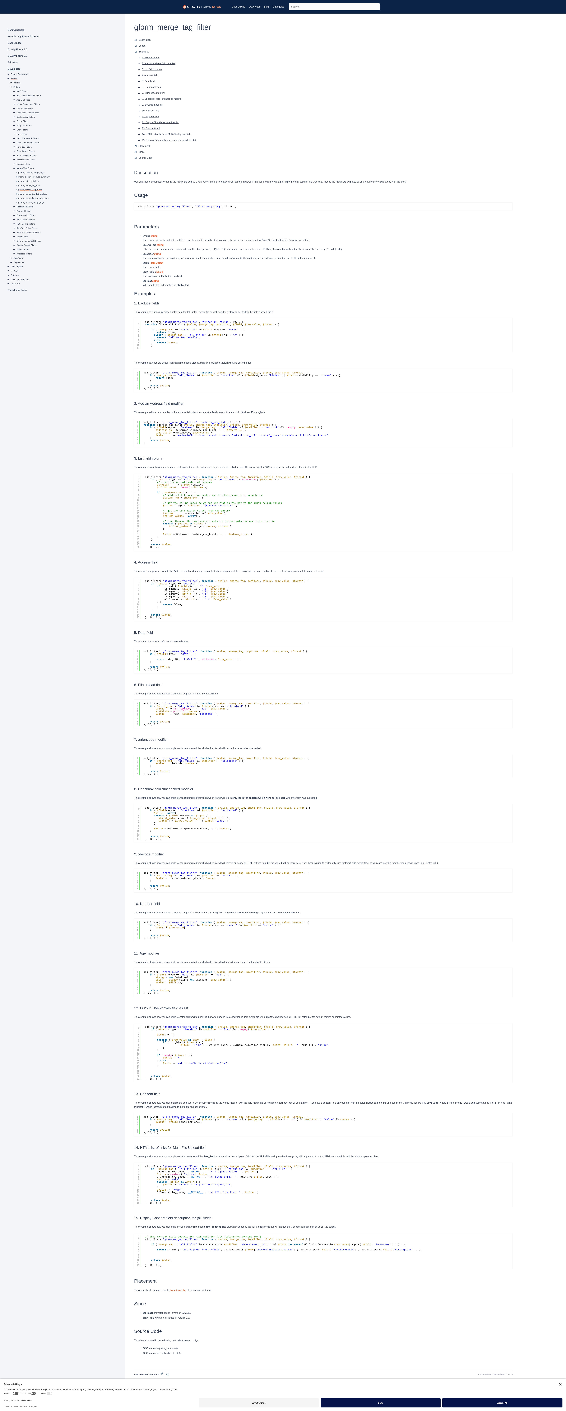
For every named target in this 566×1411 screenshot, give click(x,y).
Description (145, 40)
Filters (17, 87)
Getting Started (16, 30)
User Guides (238, 6)
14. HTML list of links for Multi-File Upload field (166, 134)
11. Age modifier (150, 116)
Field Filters (22, 134)
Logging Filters (23, 164)
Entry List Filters (24, 125)
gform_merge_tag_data (29, 185)
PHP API (14, 271)
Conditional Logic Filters (28, 112)
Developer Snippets (20, 279)
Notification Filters (25, 207)
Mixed (159, 272)
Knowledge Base (17, 290)
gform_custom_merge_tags (31, 172)
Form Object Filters (25, 151)
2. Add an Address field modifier (158, 63)
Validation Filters (24, 254)
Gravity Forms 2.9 (17, 56)
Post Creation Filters (26, 215)
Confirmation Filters (26, 117)
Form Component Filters (28, 142)
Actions (17, 83)
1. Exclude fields (150, 57)
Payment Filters (24, 211)
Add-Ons (13, 62)
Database (15, 275)
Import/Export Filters (26, 159)
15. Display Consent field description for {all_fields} (169, 140)
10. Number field (150, 110)
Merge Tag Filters (25, 168)
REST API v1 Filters (26, 219)
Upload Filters (23, 249)
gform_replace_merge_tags (31, 202)
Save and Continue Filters (29, 232)
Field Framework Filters (28, 138)
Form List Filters (24, 147)
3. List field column (152, 69)
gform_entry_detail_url (28, 181)
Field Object (156, 263)
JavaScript (18, 258)
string (154, 236)
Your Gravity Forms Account (23, 36)
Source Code (146, 158)
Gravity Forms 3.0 (17, 49)
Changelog (278, 6)
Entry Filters (22, 130)
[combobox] (334, 6)
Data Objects (17, 266)
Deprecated (19, 262)
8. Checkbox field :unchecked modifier (162, 99)
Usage (142, 46)
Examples (144, 51)
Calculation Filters (25, 108)
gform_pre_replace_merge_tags (33, 198)
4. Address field (150, 75)
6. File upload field (152, 87)
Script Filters (22, 236)
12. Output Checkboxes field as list (160, 122)
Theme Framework (19, 74)
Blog (266, 6)
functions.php (178, 1290)
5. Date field (148, 81)
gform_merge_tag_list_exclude (32, 194)
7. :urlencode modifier (153, 93)
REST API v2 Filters (26, 224)
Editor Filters (22, 121)
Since (142, 152)
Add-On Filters (23, 100)
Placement (144, 146)
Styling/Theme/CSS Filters (29, 241)
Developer (254, 6)
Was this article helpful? (146, 1374)
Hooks (14, 78)
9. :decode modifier (152, 105)
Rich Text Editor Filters (27, 228)
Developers (14, 69)
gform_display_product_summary (34, 177)
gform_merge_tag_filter (30, 189)
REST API (15, 283)
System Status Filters (26, 245)
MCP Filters (22, 91)
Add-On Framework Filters (29, 95)
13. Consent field (151, 128)
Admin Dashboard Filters (28, 104)
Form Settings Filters (26, 155)
